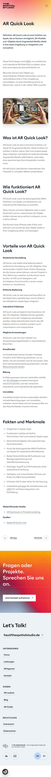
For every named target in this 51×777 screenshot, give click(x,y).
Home (7, 655)
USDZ (9, 489)
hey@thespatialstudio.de (22, 635)
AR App (13, 538)
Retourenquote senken (13, 367)
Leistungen (9, 662)
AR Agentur (9, 669)
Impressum (8, 724)
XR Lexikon (9, 693)
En (44, 756)
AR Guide (8, 707)
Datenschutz (9, 731)
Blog (6, 700)
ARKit (28, 61)
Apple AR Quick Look (16, 522)
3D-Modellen (13, 380)
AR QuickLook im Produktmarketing (23, 512)
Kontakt (8, 676)
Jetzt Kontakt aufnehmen (17, 598)
